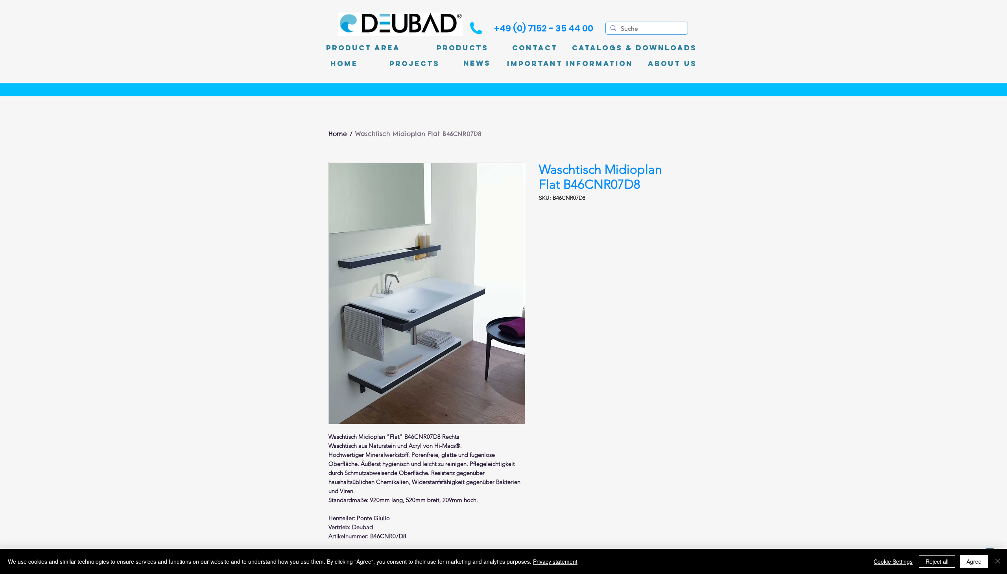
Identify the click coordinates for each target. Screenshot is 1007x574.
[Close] (997, 561)
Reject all (937, 561)
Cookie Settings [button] (893, 561)
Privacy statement (555, 561)
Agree (973, 561)
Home (337, 134)
